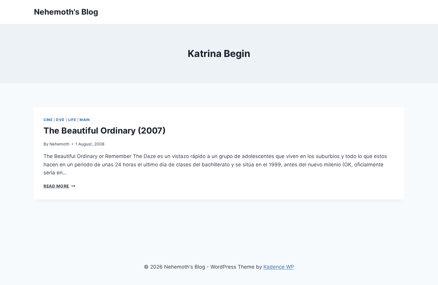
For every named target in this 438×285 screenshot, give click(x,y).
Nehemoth (59, 144)
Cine (48, 119)
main (85, 119)
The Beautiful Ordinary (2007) (105, 131)
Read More (59, 186)
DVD (60, 119)
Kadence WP (278, 267)
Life (72, 119)
